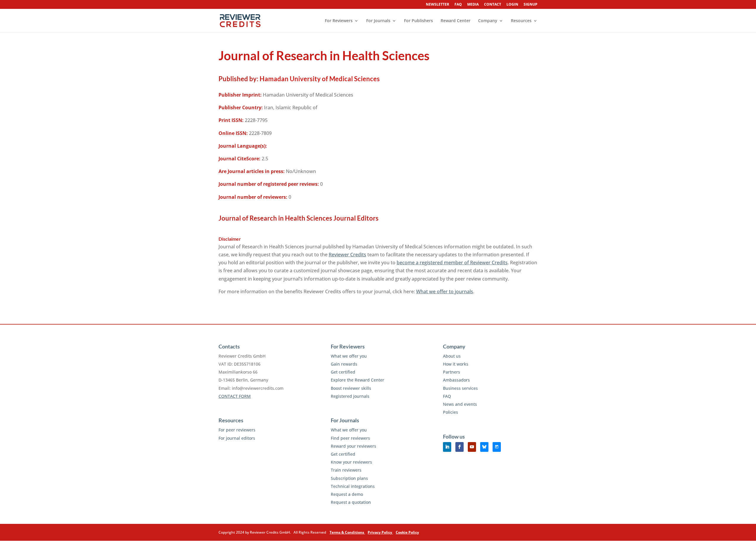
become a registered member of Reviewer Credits (452, 262)
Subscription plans (349, 478)
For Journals (378, 21)
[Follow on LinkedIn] (447, 447)
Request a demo (347, 494)
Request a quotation (351, 502)
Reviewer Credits (347, 254)
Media (473, 5)
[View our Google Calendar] (497, 447)
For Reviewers (339, 21)
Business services (460, 388)
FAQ (458, 5)
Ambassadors (456, 380)
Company (487, 21)
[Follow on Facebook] (459, 447)
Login (512, 5)
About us (452, 356)
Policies (450, 412)
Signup (530, 5)
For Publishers (418, 21)
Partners (451, 372)
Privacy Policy (380, 532)
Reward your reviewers (353, 446)
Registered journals (350, 396)
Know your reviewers (351, 462)
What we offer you (349, 356)
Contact (492, 5)
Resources (521, 21)
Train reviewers (346, 470)
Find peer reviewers (350, 438)
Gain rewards (344, 364)
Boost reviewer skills (351, 388)
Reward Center (455, 21)
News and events (460, 404)
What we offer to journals (444, 291)
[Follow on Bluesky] (484, 447)
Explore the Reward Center (357, 380)
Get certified (343, 372)
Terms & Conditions (347, 532)
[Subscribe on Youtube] (472, 447)
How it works (455, 364)
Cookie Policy (407, 532)
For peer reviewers (237, 430)
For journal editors (237, 438)
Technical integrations (353, 486)
